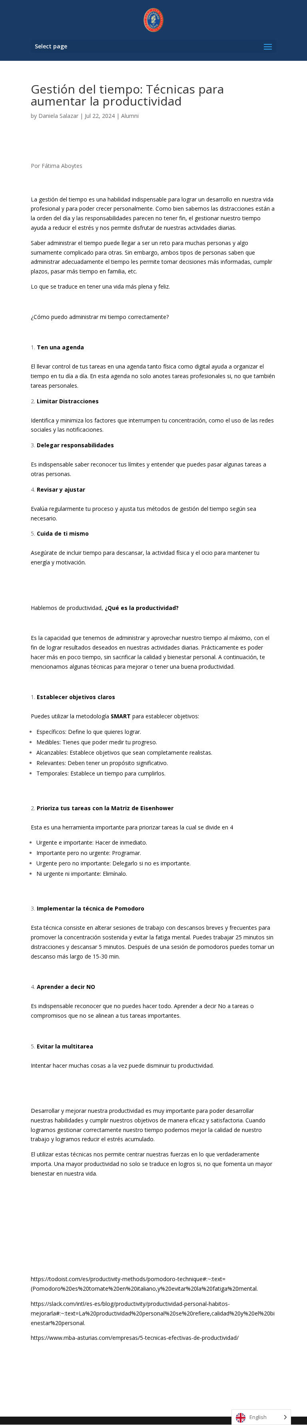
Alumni (130, 116)
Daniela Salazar (58, 116)
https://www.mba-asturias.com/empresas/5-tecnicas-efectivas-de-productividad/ (135, 1337)
